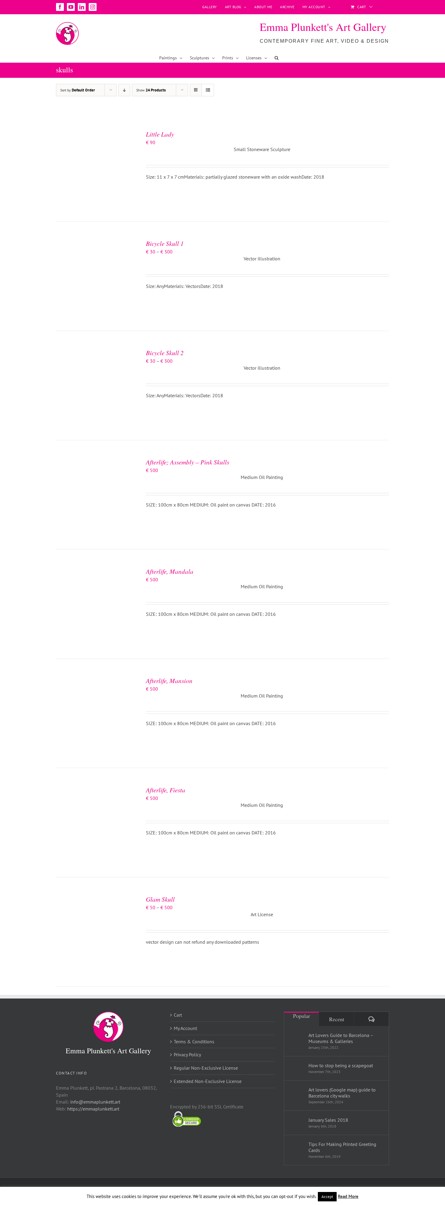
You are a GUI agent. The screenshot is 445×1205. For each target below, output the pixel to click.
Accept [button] (327, 1196)
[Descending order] (124, 90)
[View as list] (208, 90)
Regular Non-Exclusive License (206, 1068)
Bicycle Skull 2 (165, 352)
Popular (301, 1015)
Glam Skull (160, 899)
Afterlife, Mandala (169, 571)
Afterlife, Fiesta (165, 790)
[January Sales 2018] (297, 1121)
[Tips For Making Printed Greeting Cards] (297, 1149)
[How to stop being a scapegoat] (297, 1066)
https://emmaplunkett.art (93, 1109)
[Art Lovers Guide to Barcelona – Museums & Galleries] (297, 1040)
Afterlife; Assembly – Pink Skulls (187, 462)
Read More (348, 1196)
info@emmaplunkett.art (95, 1102)
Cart (178, 1015)
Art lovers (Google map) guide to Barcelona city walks (342, 1093)
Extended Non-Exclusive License (208, 1081)
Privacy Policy (187, 1054)
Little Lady (160, 134)
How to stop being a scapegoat (340, 1065)
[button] (277, 57)
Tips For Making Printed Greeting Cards (342, 1147)
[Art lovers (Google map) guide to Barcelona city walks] (297, 1094)
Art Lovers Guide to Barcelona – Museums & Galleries (340, 1038)
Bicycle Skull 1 (165, 243)
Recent (336, 1019)
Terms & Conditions (194, 1041)
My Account (185, 1028)
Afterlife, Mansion (169, 680)
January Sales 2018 (328, 1120)
